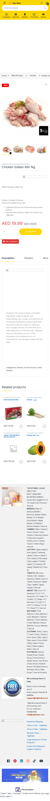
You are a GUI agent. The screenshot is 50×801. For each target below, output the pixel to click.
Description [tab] (8, 258)
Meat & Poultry (17, 75)
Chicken (33, 75)
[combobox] (21, 8)
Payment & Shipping (34, 722)
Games (43, 17)
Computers (6, 17)
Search (44, 8)
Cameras (15, 17)
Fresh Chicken (25, 164)
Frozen (17, 397)
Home (4, 75)
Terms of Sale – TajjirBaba (37, 729)
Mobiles (25, 17)
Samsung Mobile (33, 512)
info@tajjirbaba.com (35, 715)
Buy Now (32, 232)
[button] (46, 84)
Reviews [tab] (28, 258)
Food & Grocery (13, 164)
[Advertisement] (25, 46)
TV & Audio (34, 17)
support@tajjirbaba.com (37, 698)
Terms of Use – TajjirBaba (37, 725)
